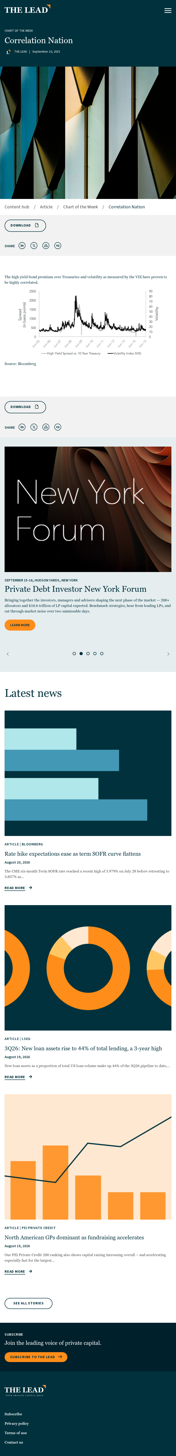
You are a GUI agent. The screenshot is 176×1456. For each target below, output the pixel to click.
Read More (15, 887)
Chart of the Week (19, 30)
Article (46, 207)
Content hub (17, 207)
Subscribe (13, 1414)
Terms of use (16, 1433)
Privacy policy (17, 1423)
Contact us (14, 1442)
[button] (8, 654)
